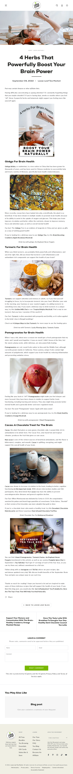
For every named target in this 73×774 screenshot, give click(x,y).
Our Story (36, 740)
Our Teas (36, 737)
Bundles (22, 740)
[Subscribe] (67, 738)
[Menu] (6, 5)
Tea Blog (36, 746)
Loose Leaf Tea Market (16, 765)
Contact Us (37, 749)
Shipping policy (46, 767)
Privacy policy (25, 767)
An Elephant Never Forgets (44, 242)
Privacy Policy (51, 674)
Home (30, 50)
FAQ (34, 743)
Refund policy (15, 767)
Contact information (58, 767)
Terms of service (35, 767)
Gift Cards (23, 749)
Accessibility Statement (37, 770)
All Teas (22, 737)
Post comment (36, 668)
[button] (56, 5)
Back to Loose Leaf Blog (38, 605)
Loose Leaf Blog (38, 50)
